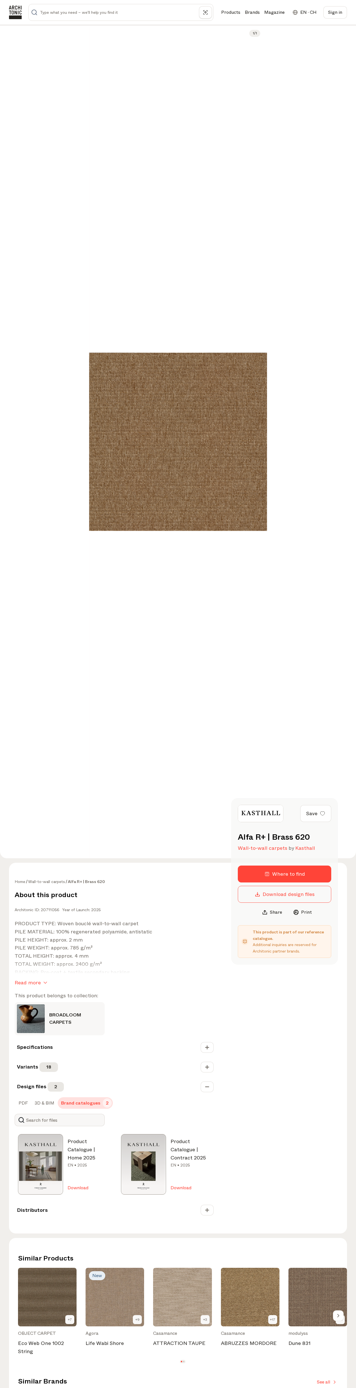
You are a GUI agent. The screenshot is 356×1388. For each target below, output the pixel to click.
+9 (137, 1319)
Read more (28, 982)
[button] (181, 1361)
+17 (272, 1319)
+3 (205, 1319)
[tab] (22, 1103)
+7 (70, 1319)
